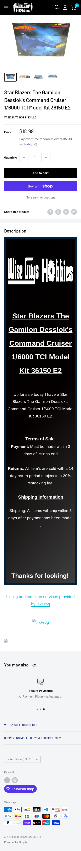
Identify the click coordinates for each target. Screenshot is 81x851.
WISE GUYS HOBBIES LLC (20, 117)
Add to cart (40, 173)
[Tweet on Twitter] (66, 212)
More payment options (40, 197)
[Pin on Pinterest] (58, 212)
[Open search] (57, 7)
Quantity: (10, 157)
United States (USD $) (18, 759)
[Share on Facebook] (50, 212)
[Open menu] (6, 7)
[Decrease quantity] (24, 157)
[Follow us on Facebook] (7, 780)
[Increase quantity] (46, 157)
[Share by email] (74, 212)
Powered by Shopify (15, 842)
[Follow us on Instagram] (15, 780)
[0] (73, 7)
